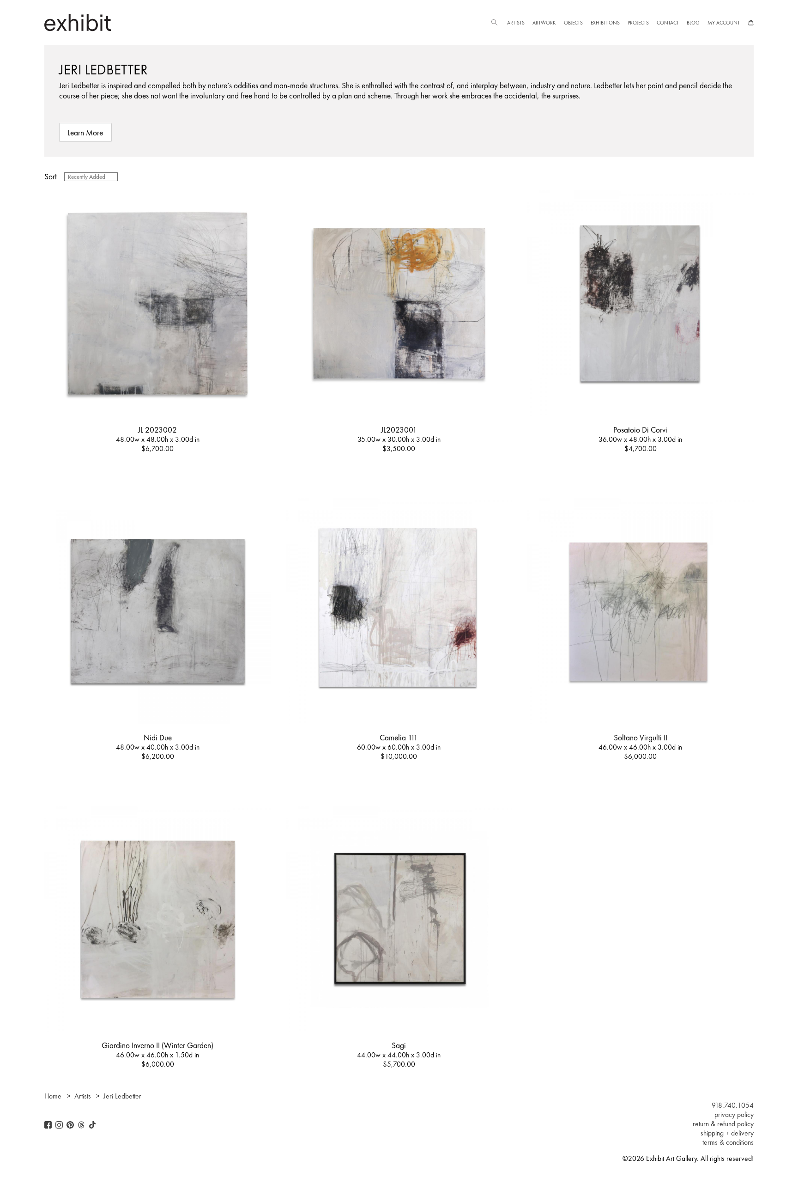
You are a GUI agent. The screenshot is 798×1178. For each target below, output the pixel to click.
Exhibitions (605, 22)
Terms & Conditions (728, 1142)
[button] (494, 22)
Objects (573, 22)
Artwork (544, 22)
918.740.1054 (733, 1105)
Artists (516, 22)
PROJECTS (638, 22)
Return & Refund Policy (723, 1124)
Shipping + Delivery (727, 1133)
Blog (693, 22)
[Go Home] (77, 22)
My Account (723, 22)
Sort (50, 176)
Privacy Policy (734, 1114)
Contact (668, 22)
